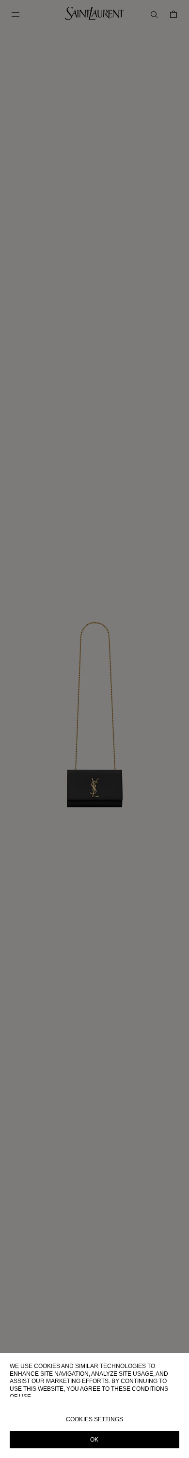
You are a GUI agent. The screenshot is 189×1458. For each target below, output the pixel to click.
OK (94, 1439)
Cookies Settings (94, 1419)
